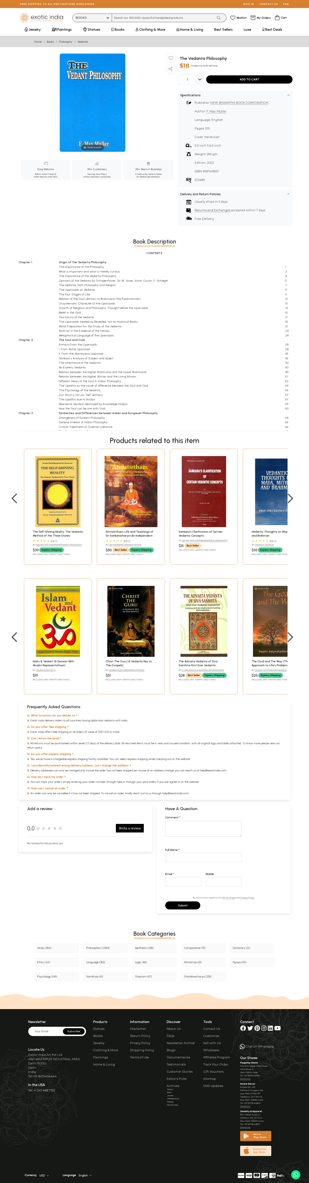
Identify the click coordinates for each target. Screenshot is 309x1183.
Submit (183, 905)
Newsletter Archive (181, 1043)
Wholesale (211, 1050)
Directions (245, 1078)
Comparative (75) (194, 948)
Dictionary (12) (241, 948)
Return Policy (140, 1036)
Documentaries (178, 1057)
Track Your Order (215, 1064)
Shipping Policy (142, 1050)
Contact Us (211, 1029)
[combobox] (163, 18)
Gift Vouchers (213, 1071)
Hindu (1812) (44, 948)
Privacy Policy (247, 897)
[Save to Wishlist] (171, 59)
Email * (169, 874)
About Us (173, 1029)
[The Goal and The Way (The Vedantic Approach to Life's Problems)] (276, 655)
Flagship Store (249, 1062)
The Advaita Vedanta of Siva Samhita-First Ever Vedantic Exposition (198, 665)
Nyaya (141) (239, 962)
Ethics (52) (43, 962)
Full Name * (172, 850)
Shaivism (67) (143, 976)
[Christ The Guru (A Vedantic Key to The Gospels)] (131, 655)
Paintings (100, 1057)
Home (38, 41)
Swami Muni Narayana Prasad (126, 670)
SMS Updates (213, 1086)
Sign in (248, 4)
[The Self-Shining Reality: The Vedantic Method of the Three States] (58, 526)
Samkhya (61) (94, 976)
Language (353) (95, 962)
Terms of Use (228, 897)
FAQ (286, 4)
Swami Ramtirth (45, 670)
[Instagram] (263, 1029)
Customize (211, 1036)
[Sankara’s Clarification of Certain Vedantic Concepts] (203, 526)
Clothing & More (105, 1050)
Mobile (209, 874)
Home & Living (104, 1064)
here (119, 782)
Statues (98, 1029)
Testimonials (176, 1064)
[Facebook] (243, 1029)
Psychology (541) (47, 976)
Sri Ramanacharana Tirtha (125, 544)
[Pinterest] (257, 1029)
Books (50, 41)
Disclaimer (138, 1029)
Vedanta (82, 41)
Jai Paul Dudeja (264, 544)
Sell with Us (212, 1043)
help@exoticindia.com (213, 770)
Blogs (171, 1050)
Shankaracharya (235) (198, 976)
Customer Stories (180, 1071)
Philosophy (65, 41)
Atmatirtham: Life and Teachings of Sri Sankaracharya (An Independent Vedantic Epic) (129, 535)
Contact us (268, 4)
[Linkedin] (270, 1029)
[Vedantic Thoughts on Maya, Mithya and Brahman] (276, 526)
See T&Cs (52, 177)
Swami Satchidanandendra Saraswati (59, 544)
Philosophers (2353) (98, 948)
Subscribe (73, 1031)
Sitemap (209, 1079)
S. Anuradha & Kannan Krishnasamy (203, 670)
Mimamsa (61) (193, 962)
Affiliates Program (216, 1057)
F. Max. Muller (216, 111)
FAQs (170, 1036)
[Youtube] (277, 1029)
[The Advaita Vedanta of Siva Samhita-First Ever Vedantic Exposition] (203, 655)
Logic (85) (141, 962)
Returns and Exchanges (212, 210)
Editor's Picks (177, 1079)
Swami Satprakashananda (270, 670)
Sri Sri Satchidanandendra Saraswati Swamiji (203, 542)
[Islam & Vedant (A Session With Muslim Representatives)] (58, 655)
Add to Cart (249, 79)
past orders (149, 782)
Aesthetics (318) (144, 948)
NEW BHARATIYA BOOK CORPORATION (239, 102)
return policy (34, 747)
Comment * (172, 817)
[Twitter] (250, 1029)
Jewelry (98, 1043)
